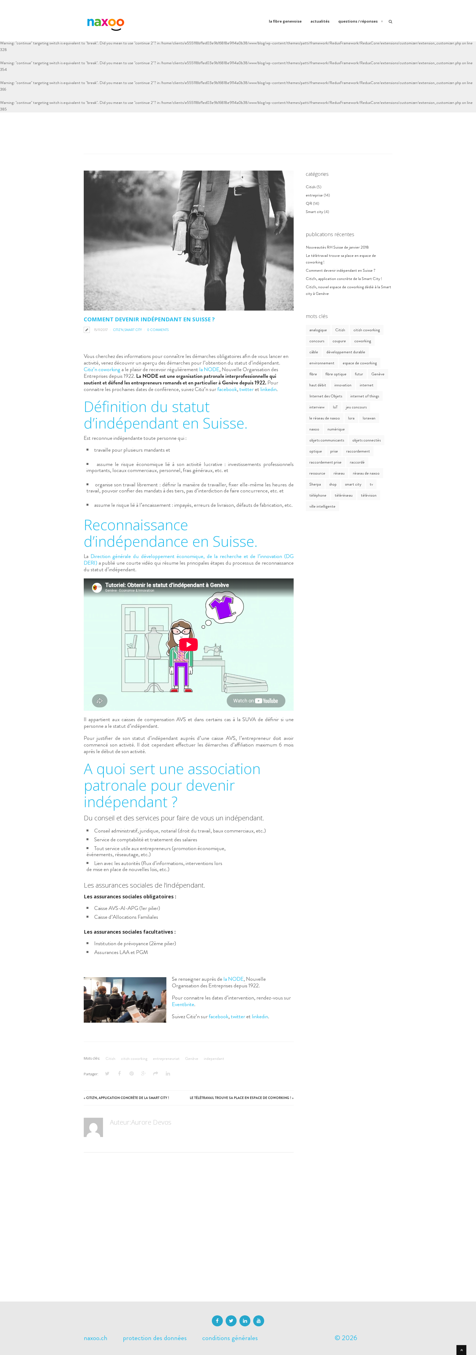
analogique (318, 330)
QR (309, 203)
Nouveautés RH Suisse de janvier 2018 (337, 247)
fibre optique (336, 374)
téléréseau (344, 495)
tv (371, 484)
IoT (335, 407)
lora (351, 418)
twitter (246, 389)
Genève (191, 1058)
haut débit (317, 385)
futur (359, 374)
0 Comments (158, 329)
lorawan (369, 418)
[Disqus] (189, 1233)
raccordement (358, 451)
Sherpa (315, 484)
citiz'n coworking (134, 1058)
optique (315, 451)
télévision (369, 495)
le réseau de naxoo (324, 418)
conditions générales (230, 1338)
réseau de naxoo (366, 473)
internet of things (364, 396)
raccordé (357, 462)
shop (333, 484)
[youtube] (258, 1320)
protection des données (155, 1338)
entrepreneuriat (166, 1058)
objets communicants (326, 440)
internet (367, 385)
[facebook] (217, 1320)
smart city (353, 484)
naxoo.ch (95, 1338)
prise (334, 451)
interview (316, 407)
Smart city (133, 329)
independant (214, 1058)
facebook (226, 389)
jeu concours (356, 407)
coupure (339, 341)
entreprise (314, 195)
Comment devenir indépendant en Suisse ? (340, 270)
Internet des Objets (325, 396)
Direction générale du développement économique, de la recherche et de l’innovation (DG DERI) (189, 559)
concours (316, 341)
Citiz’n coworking (102, 369)
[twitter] (231, 1320)
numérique (336, 429)
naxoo (314, 429)
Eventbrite (183, 1004)
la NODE (209, 369)
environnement (321, 363)
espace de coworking (360, 363)
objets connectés (366, 440)
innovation (342, 385)
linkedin (268, 389)
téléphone (317, 495)
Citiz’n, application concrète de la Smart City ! (127, 1097)
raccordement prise (325, 462)
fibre (313, 374)
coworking (362, 341)
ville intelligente (322, 506)
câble (313, 352)
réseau (339, 473)
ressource (317, 473)
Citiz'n (118, 329)
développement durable (345, 352)
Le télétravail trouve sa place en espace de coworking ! (240, 1097)
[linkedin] (244, 1320)
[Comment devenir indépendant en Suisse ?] (189, 241)
